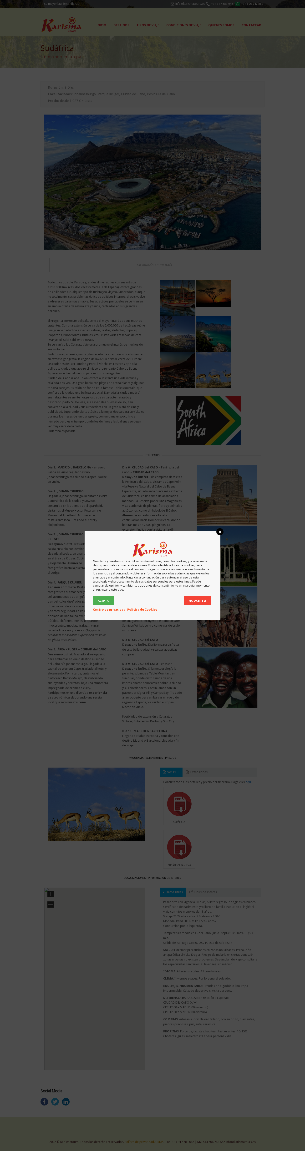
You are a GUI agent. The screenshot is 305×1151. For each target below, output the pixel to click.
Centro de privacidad (109, 609)
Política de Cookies (142, 609)
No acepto (197, 601)
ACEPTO (104, 601)
